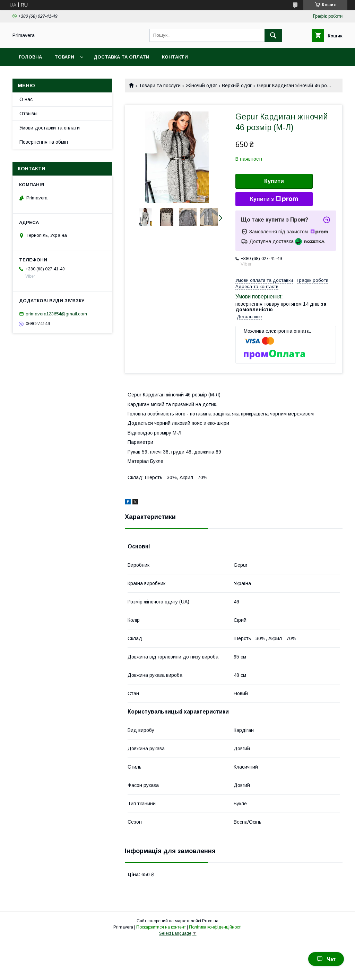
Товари (64, 57)
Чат (331, 959)
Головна (30, 57)
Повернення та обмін (43, 142)
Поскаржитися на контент (161, 927)
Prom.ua (210, 920)
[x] (135, 502)
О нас (26, 99)
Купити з (262, 199)
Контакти (175, 57)
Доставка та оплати (121, 57)
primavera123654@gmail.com (56, 313)
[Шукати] (273, 35)
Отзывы (28, 113)
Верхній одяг (237, 85)
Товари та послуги (160, 85)
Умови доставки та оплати (49, 128)
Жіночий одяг (201, 85)
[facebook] (128, 502)
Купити (274, 181)
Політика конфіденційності (215, 927)
